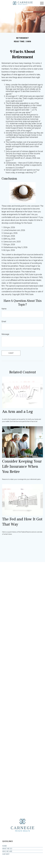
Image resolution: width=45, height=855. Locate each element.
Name (4, 309)
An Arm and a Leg (17, 411)
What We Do (7, 849)
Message (5, 334)
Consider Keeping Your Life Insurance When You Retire (22, 466)
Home (4, 846)
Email (4, 321)
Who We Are (7, 851)
